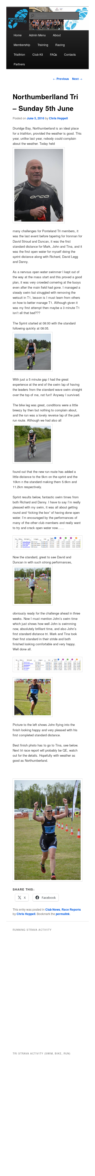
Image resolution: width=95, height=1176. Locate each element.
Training (43, 45)
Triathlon (19, 54)
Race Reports (71, 909)
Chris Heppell (58, 118)
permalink (63, 914)
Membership (22, 45)
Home (18, 35)
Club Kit (37, 54)
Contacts (70, 54)
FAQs (53, 54)
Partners (19, 64)
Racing (60, 45)
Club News (52, 909)
